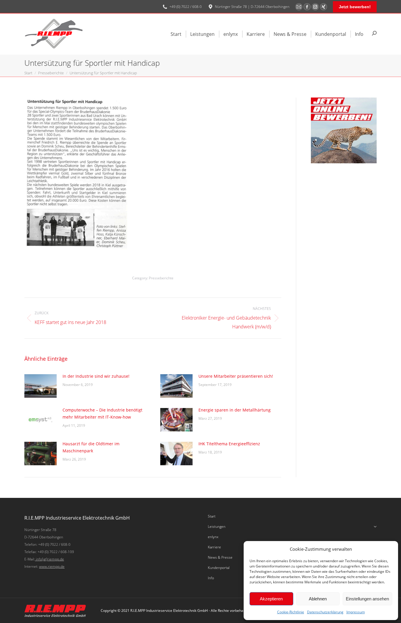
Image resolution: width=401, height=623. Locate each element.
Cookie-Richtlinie (290, 611)
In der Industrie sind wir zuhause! (96, 376)
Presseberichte (161, 278)
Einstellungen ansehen (367, 598)
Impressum (355, 611)
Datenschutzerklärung (325, 611)
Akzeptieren (271, 598)
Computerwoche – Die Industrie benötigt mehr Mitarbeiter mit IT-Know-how (102, 413)
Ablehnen (318, 598)
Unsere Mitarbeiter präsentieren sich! (235, 376)
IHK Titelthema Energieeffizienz (229, 443)
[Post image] (40, 386)
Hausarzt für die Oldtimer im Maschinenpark (91, 447)
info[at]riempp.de (49, 559)
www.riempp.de (52, 566)
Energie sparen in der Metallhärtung (234, 410)
